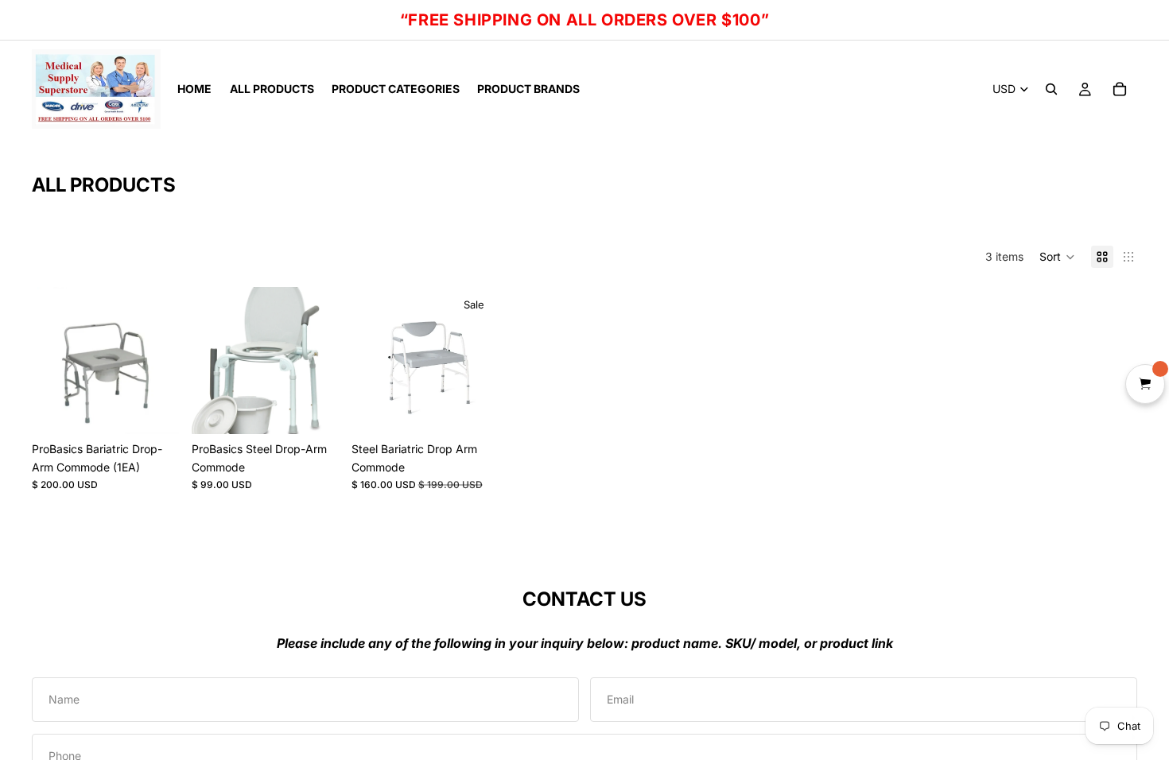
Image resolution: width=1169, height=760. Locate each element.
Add (168, 409)
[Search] (1051, 89)
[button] (1057, 256)
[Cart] (1119, 89)
